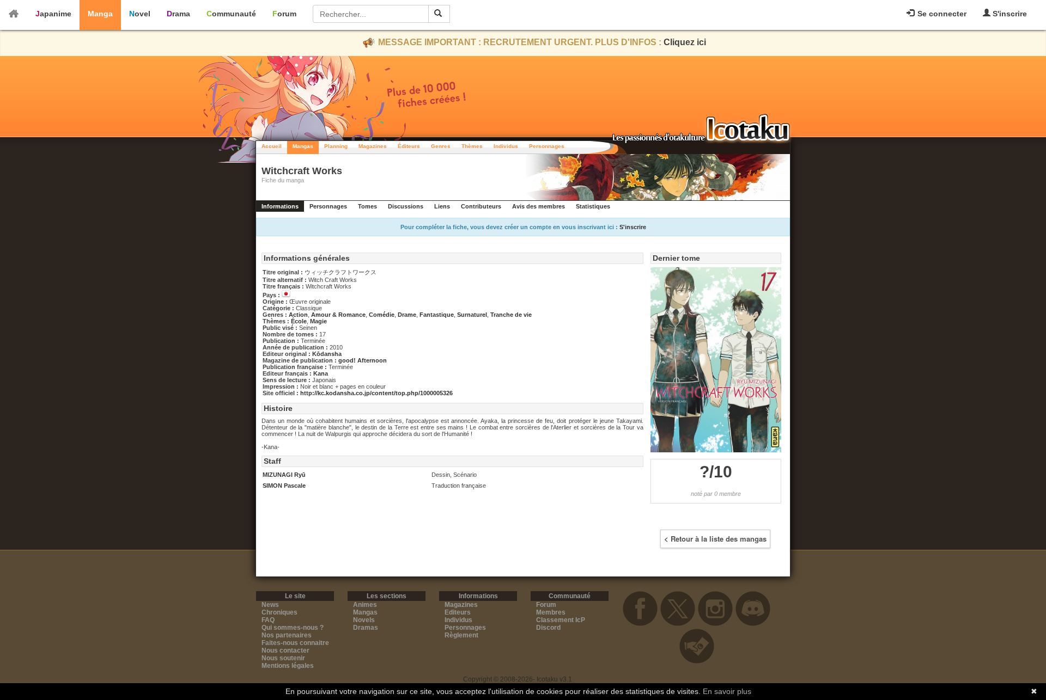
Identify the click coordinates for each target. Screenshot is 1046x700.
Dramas (365, 627)
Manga (100, 13)
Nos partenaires (287, 635)
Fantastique (436, 314)
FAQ (268, 620)
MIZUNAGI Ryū (284, 474)
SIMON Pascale (284, 485)
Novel (139, 13)
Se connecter (940, 13)
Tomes (367, 206)
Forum (284, 13)
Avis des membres (538, 206)
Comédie (381, 314)
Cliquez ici (685, 42)
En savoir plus (727, 691)
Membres (550, 612)
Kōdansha (327, 354)
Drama (178, 13)
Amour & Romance (338, 314)
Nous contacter (285, 650)
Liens (442, 206)
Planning (336, 146)
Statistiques (593, 206)
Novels (364, 620)
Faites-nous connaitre (295, 643)
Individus (506, 146)
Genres (441, 146)
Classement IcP (560, 620)
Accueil (272, 146)
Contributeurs (481, 206)
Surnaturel (472, 314)
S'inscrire (1008, 13)
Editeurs (458, 612)
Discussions (405, 206)
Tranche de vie (511, 314)
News (270, 605)
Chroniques (279, 612)
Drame (407, 314)
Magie (318, 321)
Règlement (461, 635)
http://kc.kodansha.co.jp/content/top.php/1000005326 (376, 393)
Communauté (231, 13)
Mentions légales (288, 666)
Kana (320, 373)
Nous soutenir (283, 658)
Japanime (53, 13)
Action (298, 314)
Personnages (546, 146)
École (299, 321)
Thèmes (472, 146)
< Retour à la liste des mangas (715, 538)
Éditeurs (409, 146)
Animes (365, 605)
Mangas (303, 146)
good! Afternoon (362, 360)
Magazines (372, 146)
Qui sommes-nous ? (293, 627)
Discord (548, 627)
